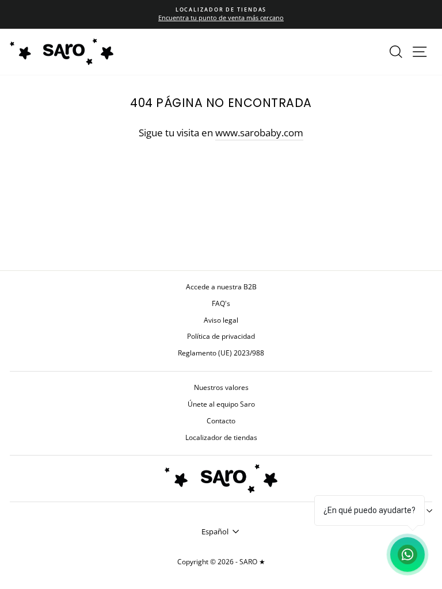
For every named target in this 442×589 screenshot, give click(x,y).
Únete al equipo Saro (221, 403)
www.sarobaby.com (259, 132)
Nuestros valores (221, 387)
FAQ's (221, 303)
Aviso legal (221, 319)
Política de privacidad (221, 336)
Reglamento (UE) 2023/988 (221, 352)
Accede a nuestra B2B (221, 286)
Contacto (221, 420)
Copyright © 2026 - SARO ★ (221, 562)
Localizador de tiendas (221, 437)
